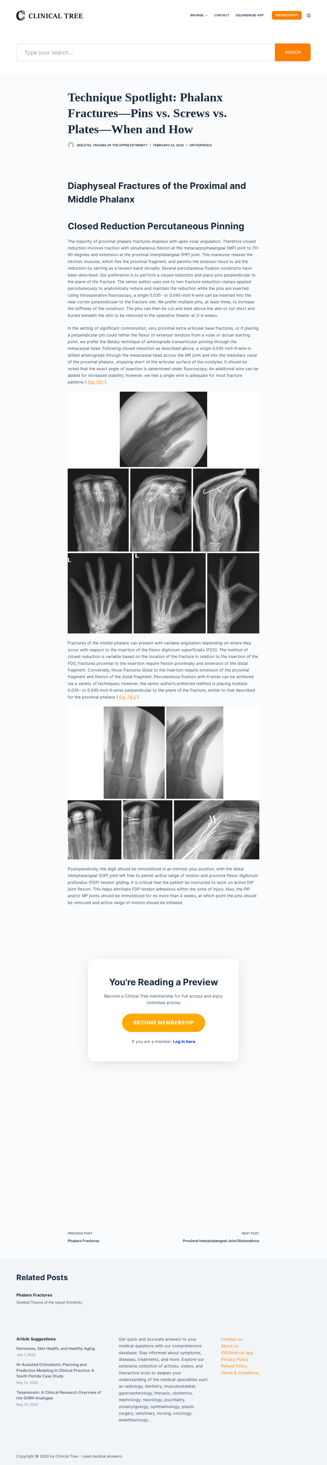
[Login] (309, 15)
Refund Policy (234, 1365)
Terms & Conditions (240, 1372)
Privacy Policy (234, 1359)
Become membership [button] (164, 1022)
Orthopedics (201, 145)
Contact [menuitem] (221, 15)
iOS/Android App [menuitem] (250, 15)
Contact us (231, 1339)
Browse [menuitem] (197, 15)
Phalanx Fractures (34, 1295)
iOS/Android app (237, 1352)
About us (229, 1345)
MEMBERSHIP (287, 15)
